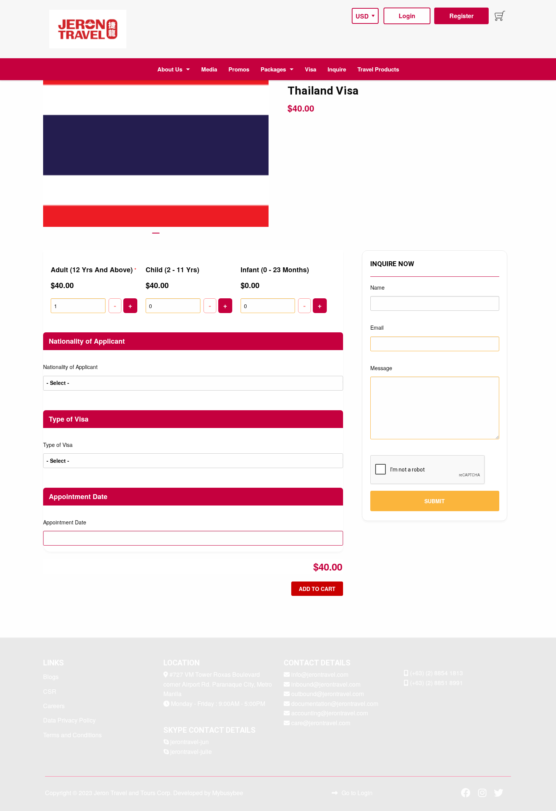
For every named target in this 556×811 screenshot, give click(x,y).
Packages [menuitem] (273, 69)
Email (377, 327)
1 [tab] (156, 236)
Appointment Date (64, 522)
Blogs (51, 676)
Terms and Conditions (72, 734)
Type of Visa (58, 444)
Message (381, 368)
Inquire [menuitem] (337, 69)
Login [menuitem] (407, 15)
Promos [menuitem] (238, 69)
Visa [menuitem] (310, 69)
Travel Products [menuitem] (378, 69)
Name (377, 287)
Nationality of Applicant (70, 367)
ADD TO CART (317, 588)
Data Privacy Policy (69, 720)
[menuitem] (87, 29)
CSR (49, 691)
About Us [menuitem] (169, 69)
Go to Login (357, 792)
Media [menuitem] (209, 69)
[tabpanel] (156, 148)
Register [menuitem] (461, 15)
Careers (54, 705)
